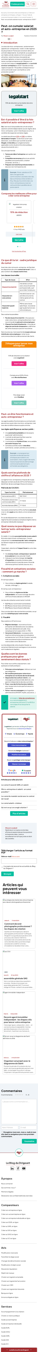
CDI (17, 136)
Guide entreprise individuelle (11, 1324)
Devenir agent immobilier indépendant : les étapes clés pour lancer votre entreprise (18, 1019)
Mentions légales (7, 1192)
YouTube (24, 1168)
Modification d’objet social (11, 1265)
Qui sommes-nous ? (8, 1188)
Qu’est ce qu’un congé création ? (14, 807)
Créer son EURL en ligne (9, 1222)
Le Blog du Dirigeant (5, 4)
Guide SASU (5, 1332)
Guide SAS (5, 1340)
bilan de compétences (27, 698)
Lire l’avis (19, 234)
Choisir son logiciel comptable (12, 1277)
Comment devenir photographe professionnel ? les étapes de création (18, 926)
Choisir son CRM (7, 1285)
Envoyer (7, 874)
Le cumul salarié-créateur (11, 803)
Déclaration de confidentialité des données (17, 1196)
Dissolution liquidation (9, 1269)
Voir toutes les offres (19, 251)
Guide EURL (5, 1328)
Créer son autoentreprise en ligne (13, 1214)
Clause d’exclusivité (9, 287)
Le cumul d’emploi (25, 17)
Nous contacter (7, 1184)
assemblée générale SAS (15, 978)
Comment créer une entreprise (17, 13)
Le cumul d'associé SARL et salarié (14, 785)
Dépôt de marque (7, 1273)
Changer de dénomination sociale (13, 1261)
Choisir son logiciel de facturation (13, 1281)
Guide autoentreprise (9, 1320)
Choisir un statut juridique (10, 1316)
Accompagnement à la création (12, 1312)
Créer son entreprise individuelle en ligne (15, 1218)
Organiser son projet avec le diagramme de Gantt (17, 1062)
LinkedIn (12, 1168)
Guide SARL (5, 1336)
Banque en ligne (7, 1293)
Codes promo (17, 4)
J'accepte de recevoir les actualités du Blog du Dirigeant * (19, 867)
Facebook (18, 1168)
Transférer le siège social (10, 1257)
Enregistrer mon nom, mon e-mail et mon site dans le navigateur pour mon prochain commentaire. (18, 1134)
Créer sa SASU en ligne (9, 1234)
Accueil (3, 13)
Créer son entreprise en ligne (11, 1210)
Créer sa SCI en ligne (8, 1238)
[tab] (17, 246)
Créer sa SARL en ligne (9, 1226)
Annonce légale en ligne (9, 1297)
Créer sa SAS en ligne (9, 1230)
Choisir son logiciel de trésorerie (12, 1289)
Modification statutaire (9, 1253)
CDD (23, 136)
